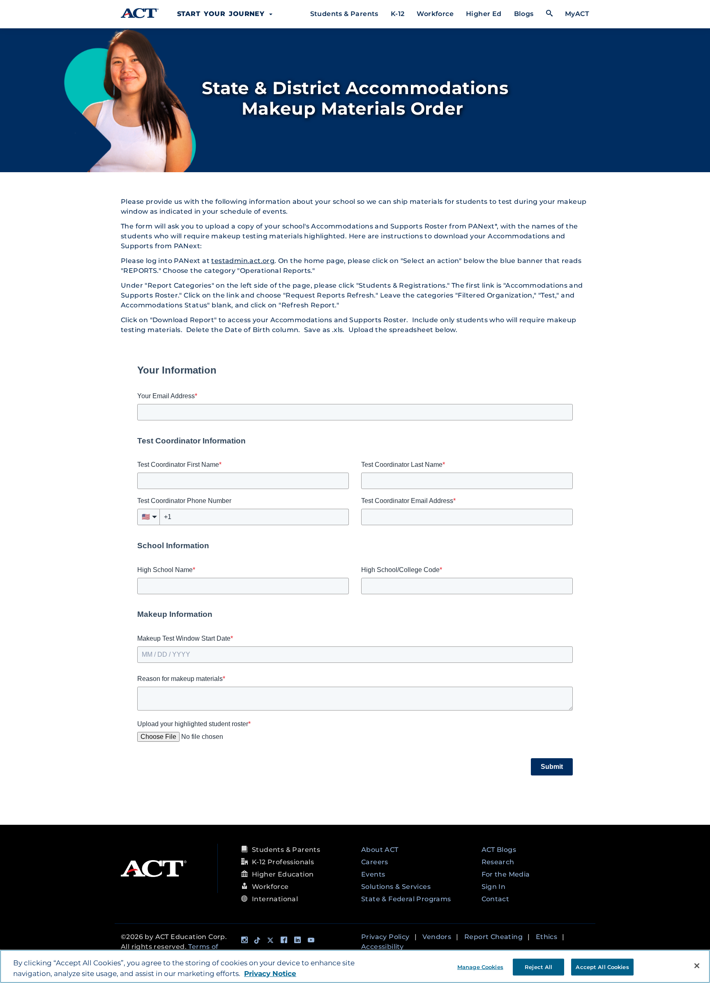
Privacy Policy (385, 937)
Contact (495, 899)
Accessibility (382, 947)
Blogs (524, 14)
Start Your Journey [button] (222, 14)
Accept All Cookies (602, 966)
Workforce (435, 14)
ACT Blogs (499, 850)
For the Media (506, 874)
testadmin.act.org (242, 261)
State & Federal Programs (406, 899)
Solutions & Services (396, 887)
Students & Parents (344, 14)
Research (498, 862)
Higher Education (283, 874)
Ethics (546, 937)
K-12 (398, 14)
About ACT (380, 850)
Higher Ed (484, 14)
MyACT (577, 14)
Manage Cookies (480, 966)
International (275, 899)
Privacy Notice (270, 973)
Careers (374, 862)
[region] (355, 966)
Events (373, 874)
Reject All (538, 966)
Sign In (494, 887)
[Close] (697, 966)
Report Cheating (493, 937)
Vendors (436, 937)
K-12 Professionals (283, 862)
